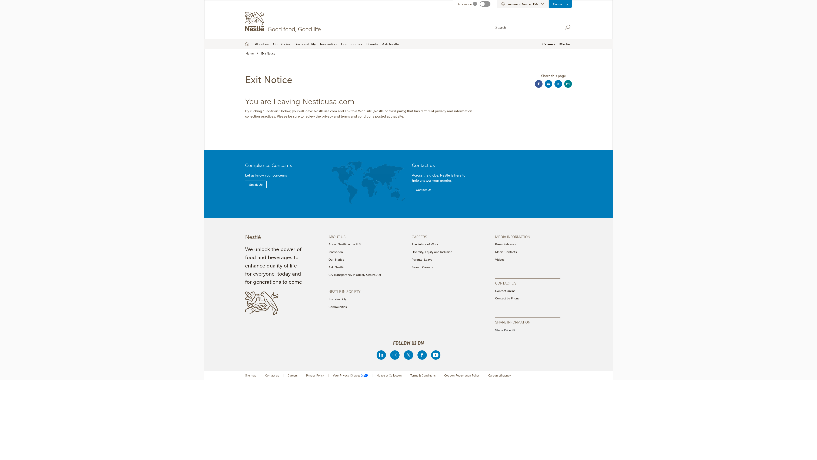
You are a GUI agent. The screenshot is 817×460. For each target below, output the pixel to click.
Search (567, 27)
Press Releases (505, 244)
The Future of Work (425, 244)
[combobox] (527, 27)
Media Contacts (506, 252)
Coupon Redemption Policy (462, 375)
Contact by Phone (507, 298)
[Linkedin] (381, 355)
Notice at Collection (389, 375)
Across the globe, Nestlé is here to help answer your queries (438, 178)
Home (247, 44)
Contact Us (423, 189)
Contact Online (505, 291)
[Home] (283, 22)
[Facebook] (422, 355)
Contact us (560, 4)
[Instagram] (395, 355)
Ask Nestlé (390, 44)
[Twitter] (408, 355)
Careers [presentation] (419, 236)
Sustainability (305, 44)
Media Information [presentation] (512, 236)
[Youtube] (435, 355)
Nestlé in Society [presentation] (344, 291)
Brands (372, 44)
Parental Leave (422, 259)
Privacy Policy (315, 375)
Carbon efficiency (499, 375)
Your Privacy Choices (346, 375)
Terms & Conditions (423, 375)
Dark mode (464, 4)
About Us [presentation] (337, 236)
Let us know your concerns (266, 175)
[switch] (485, 4)
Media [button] (564, 44)
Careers (548, 44)
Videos (499, 259)
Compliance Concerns (268, 165)
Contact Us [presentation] (505, 282)
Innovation (328, 44)
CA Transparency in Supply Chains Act (355, 274)
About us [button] (262, 44)
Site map (250, 375)
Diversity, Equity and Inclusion (432, 252)
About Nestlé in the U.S (345, 244)
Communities (351, 44)
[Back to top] (808, 452)
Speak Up (256, 184)
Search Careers (422, 267)
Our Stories (281, 44)
